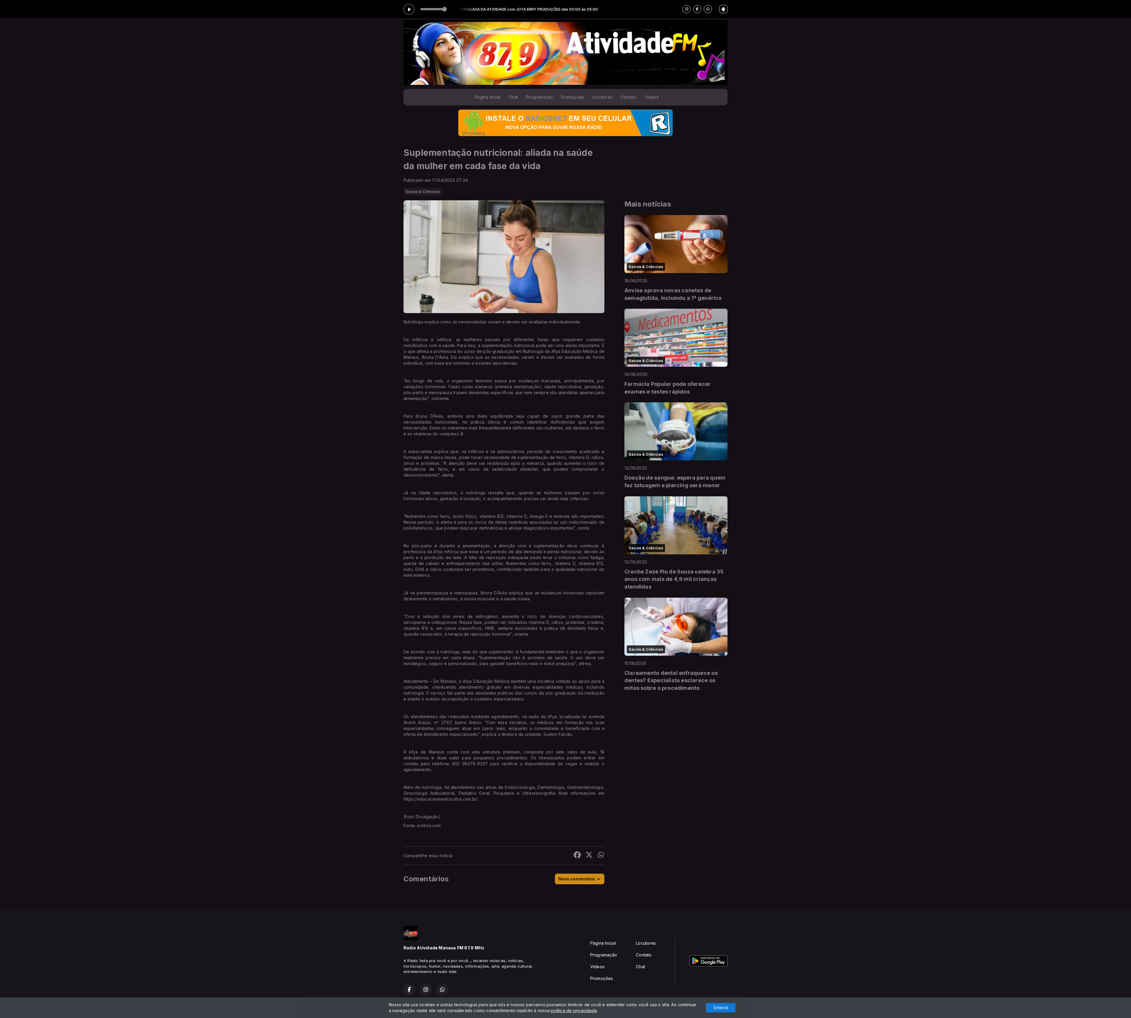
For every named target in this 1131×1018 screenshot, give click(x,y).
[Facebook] (697, 9)
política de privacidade (574, 1010)
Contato (628, 97)
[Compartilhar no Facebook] (577, 855)
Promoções (572, 97)
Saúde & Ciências (422, 191)
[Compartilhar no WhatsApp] (600, 855)
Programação (539, 97)
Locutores (602, 97)
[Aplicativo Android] (723, 9)
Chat (513, 97)
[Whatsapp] (708, 9)
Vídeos (652, 97)
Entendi (721, 1007)
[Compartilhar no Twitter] (589, 855)
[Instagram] (686, 9)
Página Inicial (487, 97)
